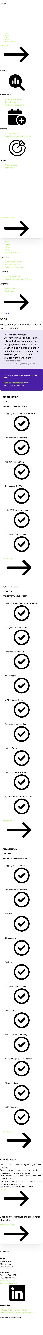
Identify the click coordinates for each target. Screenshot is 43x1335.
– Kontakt (24, 1310)
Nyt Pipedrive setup (13, 99)
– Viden (10, 1310)
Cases (7, 35)
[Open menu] (1, 66)
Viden (6, 37)
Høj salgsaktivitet (10, 41)
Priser (6, 33)
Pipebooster (10, 167)
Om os (7, 39)
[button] (21, 54)
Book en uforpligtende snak (16, 383)
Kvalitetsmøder (11, 165)
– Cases (3, 1310)
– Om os (16, 1310)
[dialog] (21, 266)
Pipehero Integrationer (14, 105)
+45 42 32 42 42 (7, 1280)
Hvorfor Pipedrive (12, 133)
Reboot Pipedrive (12, 102)
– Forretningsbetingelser (23, 1312)
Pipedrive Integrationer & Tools (18, 136)
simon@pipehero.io (8, 1283)
